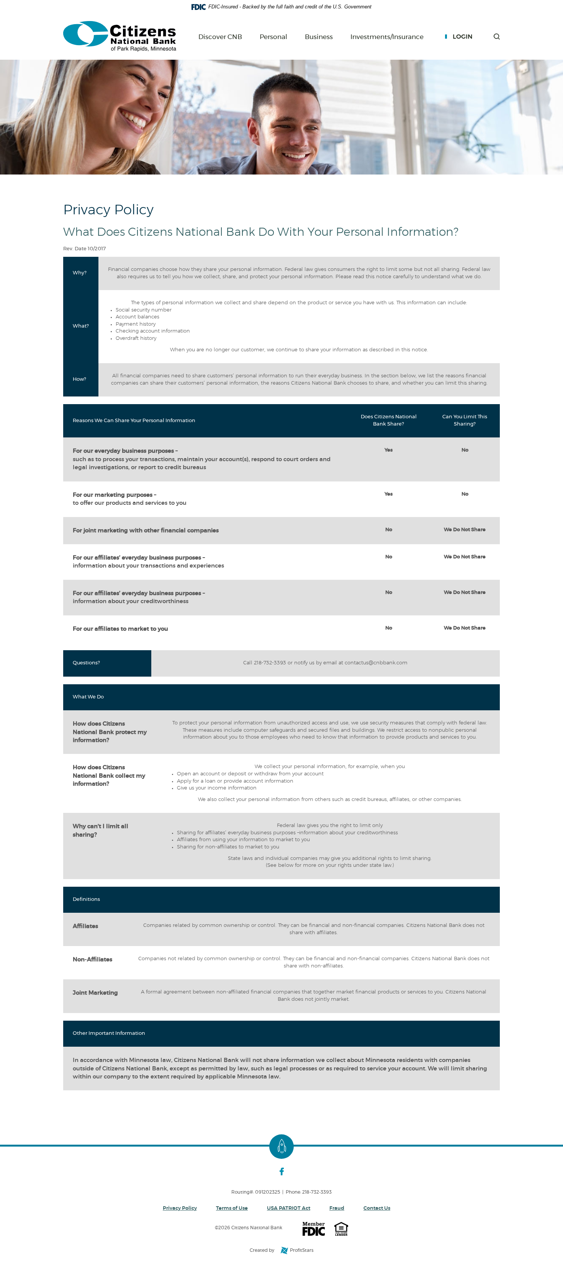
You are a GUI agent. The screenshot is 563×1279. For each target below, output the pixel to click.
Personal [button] (273, 37)
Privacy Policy (180, 1208)
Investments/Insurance (387, 37)
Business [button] (319, 37)
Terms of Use (232, 1208)
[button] (497, 36)
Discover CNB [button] (220, 37)
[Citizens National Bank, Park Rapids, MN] (119, 36)
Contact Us (376, 1208)
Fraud (336, 1208)
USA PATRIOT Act (288, 1208)
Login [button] (463, 37)
